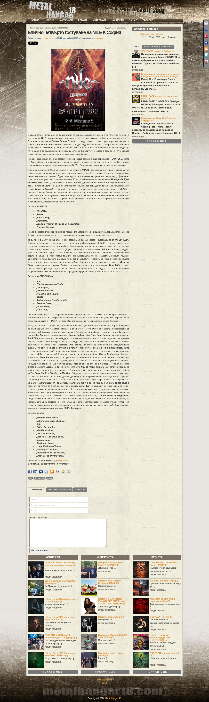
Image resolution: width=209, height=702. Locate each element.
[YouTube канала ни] (206, 62)
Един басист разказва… (116, 28)
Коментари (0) (37, 490)
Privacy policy (104, 680)
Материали (66, 20)
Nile (30, 478)
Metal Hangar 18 (113, 698)
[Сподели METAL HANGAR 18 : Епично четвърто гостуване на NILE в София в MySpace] (41, 473)
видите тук (63, 460)
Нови (136, 47)
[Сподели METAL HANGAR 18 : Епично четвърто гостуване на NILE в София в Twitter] (46, 473)
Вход (104, 683)
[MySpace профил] (206, 42)
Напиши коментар (38, 517)
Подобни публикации (59, 490)
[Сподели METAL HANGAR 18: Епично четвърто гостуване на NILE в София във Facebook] (30, 473)
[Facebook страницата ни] (206, 30)
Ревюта (82, 20)
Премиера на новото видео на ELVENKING (49, 28)
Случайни (167, 47)
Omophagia (39, 478)
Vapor (49, 478)
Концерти (118, 20)
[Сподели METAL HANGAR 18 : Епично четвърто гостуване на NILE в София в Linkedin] (35, 473)
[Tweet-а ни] (206, 55)
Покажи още (156, 141)
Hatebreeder (48, 38)
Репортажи (98, 38)
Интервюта (99, 20)
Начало (35, 20)
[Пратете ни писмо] (206, 23)
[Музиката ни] (206, 36)
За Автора (80, 490)
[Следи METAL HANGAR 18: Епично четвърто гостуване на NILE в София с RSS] (52, 473)
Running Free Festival (151, 34)
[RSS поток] (206, 49)
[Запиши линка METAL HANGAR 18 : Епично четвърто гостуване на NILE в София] (63, 473)
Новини (49, 20)
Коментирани (151, 47)
